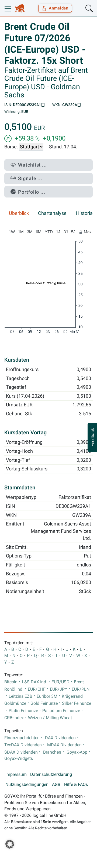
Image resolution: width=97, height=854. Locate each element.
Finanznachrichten (22, 737)
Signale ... (30, 178)
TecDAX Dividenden (23, 745)
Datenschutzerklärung (51, 774)
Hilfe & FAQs (76, 784)
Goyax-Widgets (18, 758)
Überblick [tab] (19, 213)
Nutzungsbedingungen (26, 784)
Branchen (52, 752)
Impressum (16, 774)
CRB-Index (14, 717)
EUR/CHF (37, 689)
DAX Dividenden (60, 737)
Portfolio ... (31, 192)
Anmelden (58, 8)
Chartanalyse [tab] (52, 213)
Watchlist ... (32, 165)
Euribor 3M (47, 696)
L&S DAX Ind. (34, 682)
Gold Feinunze (44, 703)
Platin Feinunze (23, 710)
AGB (56, 784)
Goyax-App (77, 752)
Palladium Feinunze (61, 710)
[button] (9, 844)
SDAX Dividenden (21, 752)
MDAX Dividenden (64, 745)
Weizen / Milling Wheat (50, 717)
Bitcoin (11, 682)
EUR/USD (60, 682)
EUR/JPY (58, 689)
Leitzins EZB (20, 696)
